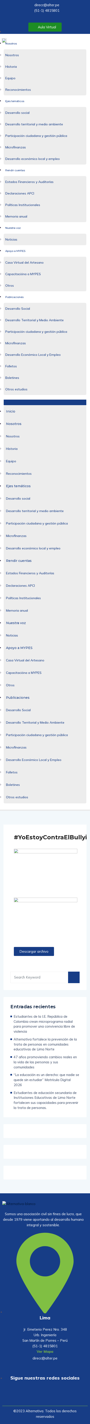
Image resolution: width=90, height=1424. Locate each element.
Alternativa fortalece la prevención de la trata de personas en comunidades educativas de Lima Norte (45, 1044)
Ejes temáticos (14, 101)
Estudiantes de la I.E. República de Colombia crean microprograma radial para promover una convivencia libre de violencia (44, 1024)
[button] (45, 402)
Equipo (10, 78)
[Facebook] (45, 1396)
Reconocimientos (18, 90)
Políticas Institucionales (22, 205)
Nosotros (11, 43)
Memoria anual (16, 216)
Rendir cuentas (15, 170)
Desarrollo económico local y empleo (32, 159)
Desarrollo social (17, 113)
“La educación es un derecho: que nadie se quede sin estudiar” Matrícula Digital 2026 (46, 1080)
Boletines (12, 378)
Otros (9, 285)
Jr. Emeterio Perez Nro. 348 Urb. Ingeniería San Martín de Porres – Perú (45, 1335)
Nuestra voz (13, 228)
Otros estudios (16, 389)
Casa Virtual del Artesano (24, 262)
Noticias (11, 239)
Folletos (11, 366)
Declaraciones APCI (19, 193)
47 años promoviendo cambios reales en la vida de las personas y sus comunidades (45, 1062)
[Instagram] (58, 1396)
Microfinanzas (15, 147)
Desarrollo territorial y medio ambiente (34, 124)
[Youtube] (31, 1396)
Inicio (8, 32)
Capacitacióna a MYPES (23, 274)
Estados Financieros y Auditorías (29, 182)
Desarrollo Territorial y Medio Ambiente (34, 320)
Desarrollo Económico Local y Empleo (33, 355)
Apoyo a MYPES (15, 251)
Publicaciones (14, 297)
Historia (11, 67)
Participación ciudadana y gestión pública (36, 136)
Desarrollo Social (17, 309)
